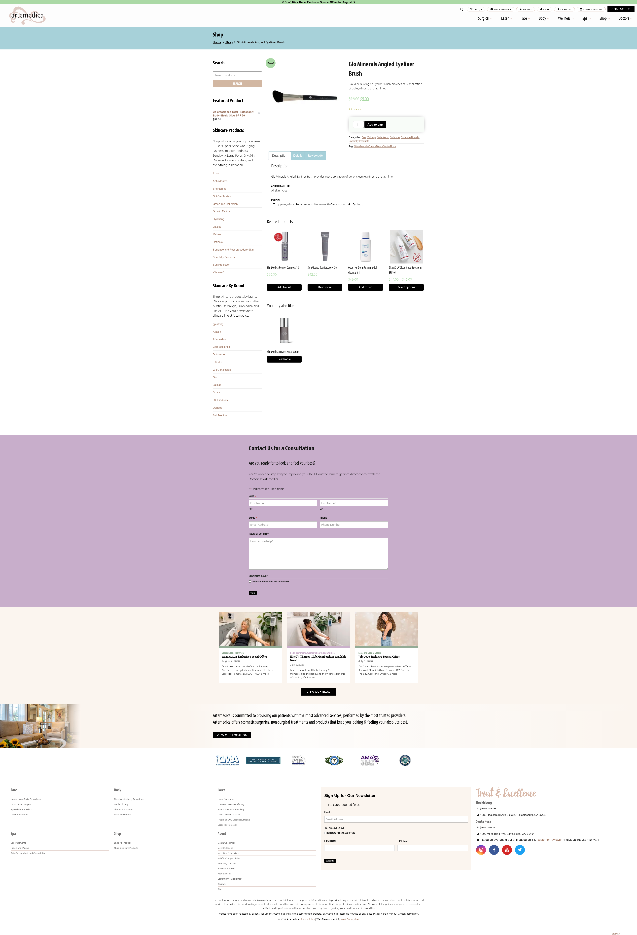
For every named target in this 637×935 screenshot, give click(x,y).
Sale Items (383, 137)
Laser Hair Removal (227, 824)
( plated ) (218, 324)
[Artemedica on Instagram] (481, 850)
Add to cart (375, 124)
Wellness (564, 18)
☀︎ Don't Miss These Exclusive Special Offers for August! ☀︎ (318, 2)
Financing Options (227, 863)
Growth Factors (222, 211)
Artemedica (219, 339)
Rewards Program (226, 868)
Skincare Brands (410, 137)
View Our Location (232, 735)
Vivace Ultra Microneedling (231, 809)
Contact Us (621, 9)
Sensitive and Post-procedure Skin (233, 249)
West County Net (350, 919)
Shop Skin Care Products (126, 847)
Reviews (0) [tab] (315, 155)
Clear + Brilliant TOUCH (229, 814)
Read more (324, 287)
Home (217, 42)
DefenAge (219, 354)
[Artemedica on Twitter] (520, 850)
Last (321, 508)
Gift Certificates (222, 196)
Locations (565, 9)
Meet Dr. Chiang (225, 847)
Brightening (219, 188)
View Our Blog (318, 691)
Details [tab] (297, 155)
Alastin (217, 332)
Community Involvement (230, 878)
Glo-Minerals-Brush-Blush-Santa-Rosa (375, 146)
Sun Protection (221, 264)
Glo (364, 137)
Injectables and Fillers (21, 809)
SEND (252, 593)
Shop (603, 18)
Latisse (217, 226)
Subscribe (330, 861)
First (250, 508)
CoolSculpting (121, 804)
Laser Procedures (19, 814)
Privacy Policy (308, 919)
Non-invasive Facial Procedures (26, 799)
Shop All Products (123, 842)
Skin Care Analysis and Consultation (28, 853)
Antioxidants (220, 181)
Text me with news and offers (341, 833)
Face (524, 18)
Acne (216, 173)
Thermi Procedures (123, 809)
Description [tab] (279, 155)
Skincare (395, 137)
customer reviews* (549, 839)
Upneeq (217, 408)
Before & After (502, 9)
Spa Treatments (18, 842)
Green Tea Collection (225, 204)
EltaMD (217, 362)
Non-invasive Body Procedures (129, 799)
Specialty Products (359, 141)
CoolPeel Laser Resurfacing (231, 804)
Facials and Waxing (20, 847)
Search (237, 83)
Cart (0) (477, 9)
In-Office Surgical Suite (229, 858)
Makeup (371, 137)
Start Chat (616, 934)
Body (543, 18)
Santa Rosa (483, 821)
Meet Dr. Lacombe (226, 842)
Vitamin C (218, 272)
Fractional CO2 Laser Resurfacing (234, 819)
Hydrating (218, 219)
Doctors (624, 18)
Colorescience (221, 347)
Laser (505, 18)
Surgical (484, 18)
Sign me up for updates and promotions (270, 581)
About (222, 833)
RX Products (220, 400)
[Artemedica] (27, 15)
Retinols (218, 242)
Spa (585, 18)
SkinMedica (220, 415)
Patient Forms (224, 873)
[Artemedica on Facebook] (494, 850)
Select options (406, 287)
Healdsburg (484, 802)
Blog (545, 9)
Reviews (526, 9)
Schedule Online (592, 9)
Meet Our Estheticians (228, 853)
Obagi (216, 392)
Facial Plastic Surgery (21, 804)
